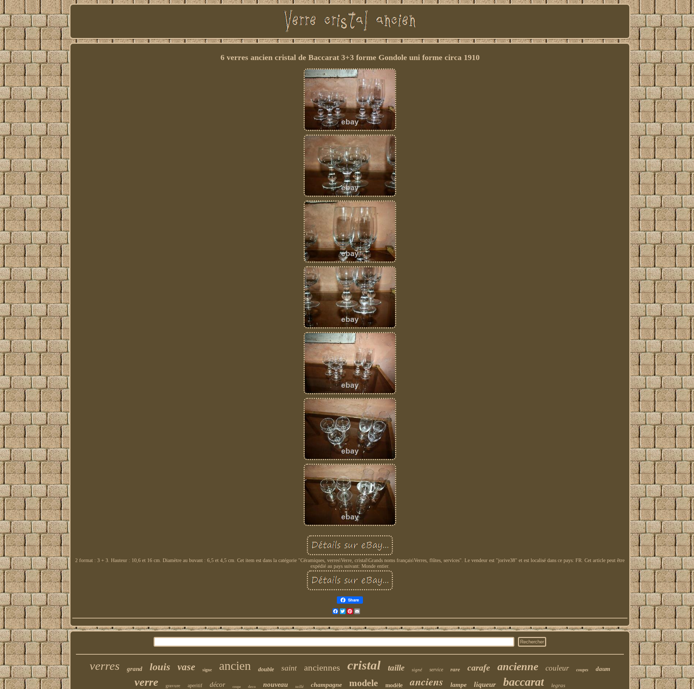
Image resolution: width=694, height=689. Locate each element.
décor (217, 684)
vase (186, 667)
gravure (173, 685)
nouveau (275, 684)
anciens (426, 681)
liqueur (485, 684)
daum (603, 668)
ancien (235, 665)
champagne (326, 684)
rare (455, 669)
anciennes (322, 667)
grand (134, 668)
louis (160, 666)
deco (252, 686)
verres (105, 665)
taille (396, 667)
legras (558, 685)
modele (363, 683)
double (266, 669)
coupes (582, 669)
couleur (557, 668)
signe (207, 669)
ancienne (517, 666)
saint (289, 667)
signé (417, 669)
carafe (478, 667)
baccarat (523, 681)
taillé (299, 686)
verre (146, 682)
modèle (394, 685)
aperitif (195, 685)
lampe (458, 684)
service (436, 669)
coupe (236, 687)
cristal (364, 665)
